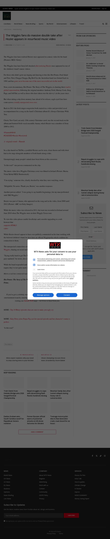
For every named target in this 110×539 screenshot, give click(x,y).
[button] (55, 269)
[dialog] (55, 269)
